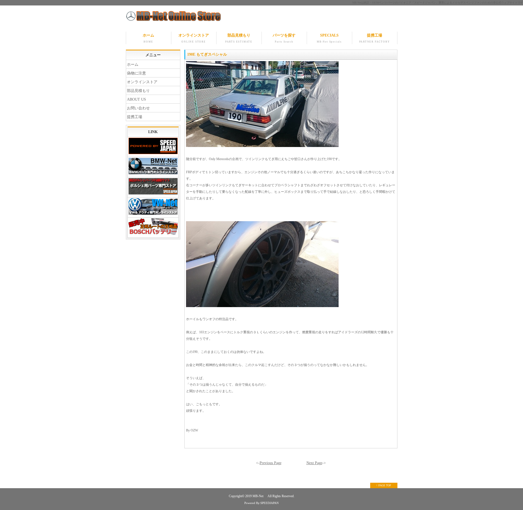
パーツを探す (284, 38)
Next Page (314, 463)
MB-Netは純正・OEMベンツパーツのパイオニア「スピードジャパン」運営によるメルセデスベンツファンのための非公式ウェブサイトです (437, 2)
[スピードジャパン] (153, 147)
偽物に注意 (136, 73)
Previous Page (270, 463)
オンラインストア (193, 38)
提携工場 (374, 38)
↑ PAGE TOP (383, 485)
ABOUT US (136, 99)
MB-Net (258, 496)
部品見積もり (239, 38)
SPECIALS (329, 38)
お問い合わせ (138, 108)
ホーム (148, 38)
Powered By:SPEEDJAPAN (261, 503)
